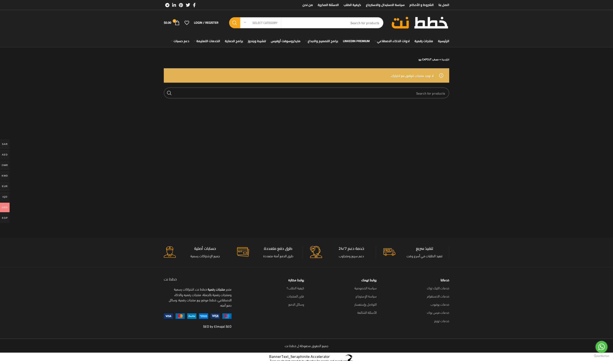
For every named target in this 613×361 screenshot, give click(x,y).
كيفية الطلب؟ (295, 288)
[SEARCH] (234, 22)
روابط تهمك (369, 280)
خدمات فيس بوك (438, 312)
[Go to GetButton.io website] (601, 356)
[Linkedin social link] (174, 5)
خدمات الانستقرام (438, 296)
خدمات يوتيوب (440, 304)
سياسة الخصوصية (365, 288)
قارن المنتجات (295, 296)
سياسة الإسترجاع (366, 296)
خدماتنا (445, 280)
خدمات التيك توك (438, 288)
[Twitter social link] (188, 5)
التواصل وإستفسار (365, 304)
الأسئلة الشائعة (367, 312)
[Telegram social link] (167, 5)
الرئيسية (445, 59)
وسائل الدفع (296, 304)
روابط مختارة (296, 280)
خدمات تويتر (441, 321)
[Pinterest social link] (180, 5)
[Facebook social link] (194, 5)
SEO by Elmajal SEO (217, 326)
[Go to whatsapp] (601, 347)
